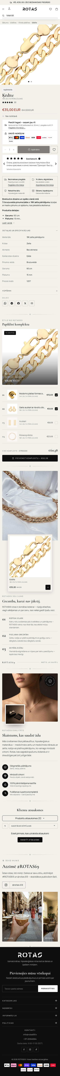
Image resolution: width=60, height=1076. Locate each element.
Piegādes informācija (17, 128)
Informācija (10, 1016)
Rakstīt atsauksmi (30, 840)
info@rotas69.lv (30, 1034)
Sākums (5, 22)
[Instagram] (30, 1049)
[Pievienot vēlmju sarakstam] (54, 149)
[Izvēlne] (3, 9)
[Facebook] (23, 1049)
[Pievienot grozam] (48, 587)
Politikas (8, 1023)
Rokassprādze (26, 435)
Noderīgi (8, 1008)
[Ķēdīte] (30, 556)
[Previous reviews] (4, 164)
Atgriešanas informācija (45, 185)
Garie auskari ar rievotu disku (32, 407)
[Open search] (5, 825)
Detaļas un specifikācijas (16, 230)
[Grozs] (57, 9)
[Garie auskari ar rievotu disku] (12, 409)
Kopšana (7, 291)
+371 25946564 (30, 1039)
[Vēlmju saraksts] (50, 9)
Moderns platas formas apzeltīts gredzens (32, 393)
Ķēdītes (13, 22)
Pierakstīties (48, 989)
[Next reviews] (55, 164)
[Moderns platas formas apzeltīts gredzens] (12, 395)
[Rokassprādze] (12, 436)
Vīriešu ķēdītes (24, 22)
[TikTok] (36, 1049)
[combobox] (32, 15)
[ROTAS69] (30, 955)
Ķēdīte (12, 579)
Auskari (22, 421)
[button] (30, 164)
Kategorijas (10, 1001)
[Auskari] (12, 423)
